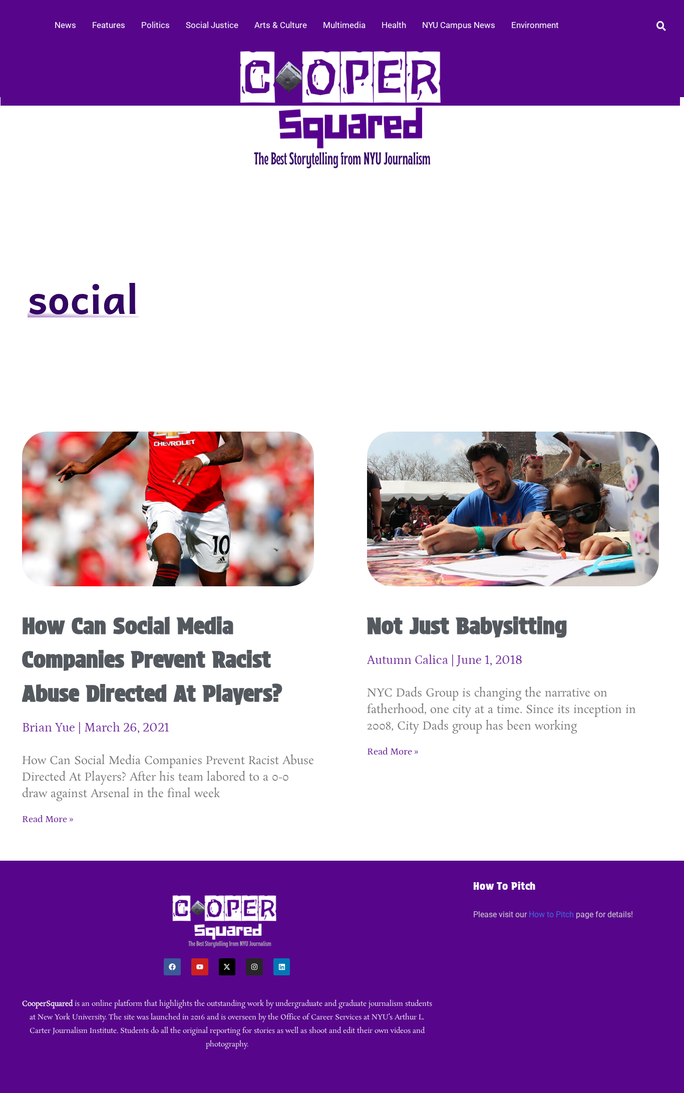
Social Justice (212, 25)
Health (394, 25)
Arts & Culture (280, 25)
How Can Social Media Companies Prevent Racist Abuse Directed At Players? (152, 659)
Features (108, 25)
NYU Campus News (458, 25)
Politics (155, 25)
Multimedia (344, 25)
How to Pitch (551, 914)
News (65, 25)
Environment (535, 25)
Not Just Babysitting (467, 625)
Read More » (48, 819)
